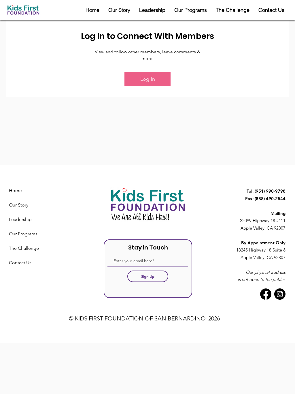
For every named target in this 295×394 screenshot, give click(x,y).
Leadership (20, 219)
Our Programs (23, 234)
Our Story (18, 205)
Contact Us (20, 262)
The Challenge (24, 248)
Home (15, 190)
